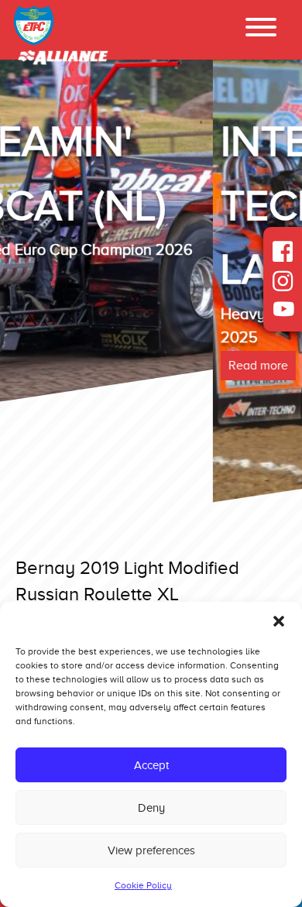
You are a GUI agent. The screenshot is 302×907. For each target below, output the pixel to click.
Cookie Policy (143, 885)
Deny (151, 808)
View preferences (151, 850)
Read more (45, 366)
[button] (279, 621)
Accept (151, 765)
